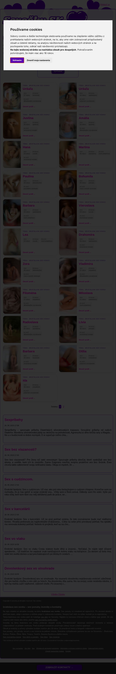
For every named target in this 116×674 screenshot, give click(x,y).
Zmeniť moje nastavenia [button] (38, 60)
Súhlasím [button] (17, 60)
